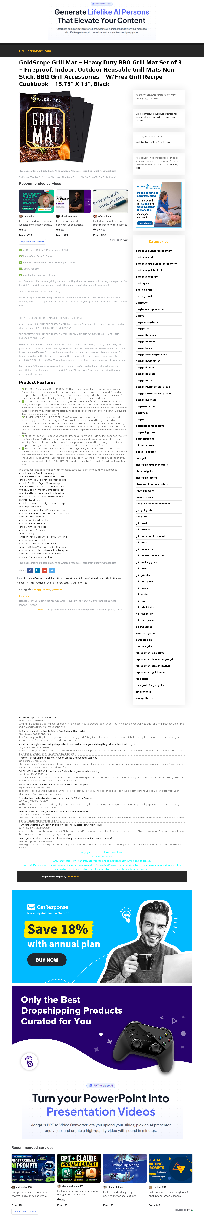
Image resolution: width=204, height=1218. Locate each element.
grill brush (142, 523)
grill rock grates (145, 620)
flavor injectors (145, 490)
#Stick (73, 582)
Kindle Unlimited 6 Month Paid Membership (42, 510)
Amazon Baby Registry (31, 516)
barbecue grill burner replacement (156, 263)
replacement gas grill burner (153, 665)
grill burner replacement (150, 536)
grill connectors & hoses (150, 555)
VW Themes (72, 876)
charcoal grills (144, 471)
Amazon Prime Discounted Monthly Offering (43, 536)
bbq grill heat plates (148, 361)
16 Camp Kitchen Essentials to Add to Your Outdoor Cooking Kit (52, 730)
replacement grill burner (150, 672)
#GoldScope (97, 578)
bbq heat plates (145, 406)
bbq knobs (142, 412)
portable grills (144, 639)
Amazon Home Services (32, 530)
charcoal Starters (146, 477)
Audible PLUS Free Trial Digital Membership (42, 503)
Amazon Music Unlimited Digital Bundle (40, 553)
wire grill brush (144, 698)
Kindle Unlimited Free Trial (33, 526)
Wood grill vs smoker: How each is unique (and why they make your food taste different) (65, 838)
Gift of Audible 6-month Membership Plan (42, 489)
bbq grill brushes (146, 335)
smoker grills (143, 691)
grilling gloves (144, 627)
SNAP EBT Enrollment (30, 500)
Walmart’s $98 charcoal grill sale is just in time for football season (53, 811)
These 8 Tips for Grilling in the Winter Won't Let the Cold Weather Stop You (58, 757)
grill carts (141, 542)
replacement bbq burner (150, 652)
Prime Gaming (27, 533)
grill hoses (142, 588)
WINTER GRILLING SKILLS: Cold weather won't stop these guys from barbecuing (59, 771)
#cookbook (63, 578)
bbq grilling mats (146, 399)
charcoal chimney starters (152, 464)
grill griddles (143, 575)
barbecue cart (144, 257)
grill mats (57, 589)
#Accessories (40, 578)
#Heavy (117, 578)
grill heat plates (145, 581)
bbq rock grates (145, 432)
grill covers (142, 568)
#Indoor (21, 582)
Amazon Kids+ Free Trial (32, 540)
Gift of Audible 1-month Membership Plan (41, 493)
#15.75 (28, 578)
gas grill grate (144, 510)
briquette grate (145, 445)
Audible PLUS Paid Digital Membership (39, 483)
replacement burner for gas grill (155, 659)
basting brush (144, 289)
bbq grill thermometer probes (153, 393)
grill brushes (143, 529)
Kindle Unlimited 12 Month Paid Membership (42, 496)
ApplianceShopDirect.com (155, 142)
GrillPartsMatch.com (35, 51)
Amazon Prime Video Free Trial (35, 556)
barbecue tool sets (147, 276)
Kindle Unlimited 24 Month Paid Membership (43, 479)
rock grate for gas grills (150, 685)
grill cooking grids (146, 562)
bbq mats (142, 419)
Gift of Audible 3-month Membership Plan (42, 486)
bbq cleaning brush (147, 322)
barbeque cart (144, 283)
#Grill (108, 578)
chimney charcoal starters (152, 484)
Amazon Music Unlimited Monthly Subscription (44, 550)
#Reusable (62, 582)
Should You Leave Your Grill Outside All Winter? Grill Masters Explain (53, 784)
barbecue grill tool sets (150, 270)
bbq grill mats (42, 589)
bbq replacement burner (150, 425)
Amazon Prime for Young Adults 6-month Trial (44, 513)
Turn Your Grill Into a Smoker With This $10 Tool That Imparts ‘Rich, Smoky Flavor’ (61, 824)
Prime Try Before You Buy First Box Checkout (43, 546)
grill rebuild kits (145, 607)
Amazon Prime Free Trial (32, 523)
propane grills (144, 646)
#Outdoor (40, 582)
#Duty (73, 578)
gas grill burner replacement (153, 503)
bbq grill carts (144, 348)
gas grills (141, 516)
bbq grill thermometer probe (153, 387)
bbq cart (141, 315)
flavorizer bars (144, 497)
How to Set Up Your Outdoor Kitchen (38, 717)
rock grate (142, 678)
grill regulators (144, 614)
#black (52, 578)
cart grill (141, 458)
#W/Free (82, 582)
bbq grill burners (145, 341)
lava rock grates (145, 633)
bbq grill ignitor (145, 367)
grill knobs (142, 594)
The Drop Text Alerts (30, 506)
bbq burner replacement (150, 309)
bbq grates (142, 328)
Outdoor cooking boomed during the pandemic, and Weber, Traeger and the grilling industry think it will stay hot (77, 744)
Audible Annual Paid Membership (37, 473)
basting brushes (145, 296)
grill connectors (145, 549)
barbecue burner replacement (154, 250)
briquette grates (146, 451)
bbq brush (142, 302)
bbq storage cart (146, 438)
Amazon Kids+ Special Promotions (37, 543)
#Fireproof (84, 578)
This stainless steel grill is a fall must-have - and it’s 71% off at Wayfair (55, 798)
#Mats (30, 582)
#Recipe (51, 582)
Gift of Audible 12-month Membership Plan (42, 476)
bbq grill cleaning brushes (151, 354)
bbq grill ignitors (145, 374)
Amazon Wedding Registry (33, 520)
